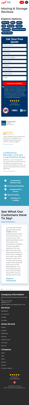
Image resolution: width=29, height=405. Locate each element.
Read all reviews (8, 144)
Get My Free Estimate (14, 83)
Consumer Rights (6, 368)
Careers (19, 26)
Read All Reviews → (8, 222)
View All (3, 346)
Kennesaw (4, 342)
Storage (3, 317)
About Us (5, 22)
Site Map (18, 386)
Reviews (11, 26)
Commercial (5, 314)
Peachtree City (5, 339)
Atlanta (3, 327)
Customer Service (18, 29)
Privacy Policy (17, 97)
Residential (4, 311)
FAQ (3, 26)
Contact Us (6, 29)
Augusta (3, 330)
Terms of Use (9, 97)
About (3, 353)
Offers (19, 22)
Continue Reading (8, 171)
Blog (12, 22)
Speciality (4, 320)
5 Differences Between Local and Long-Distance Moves (14, 155)
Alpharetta (4, 333)
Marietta (3, 336)
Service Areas (7, 33)
